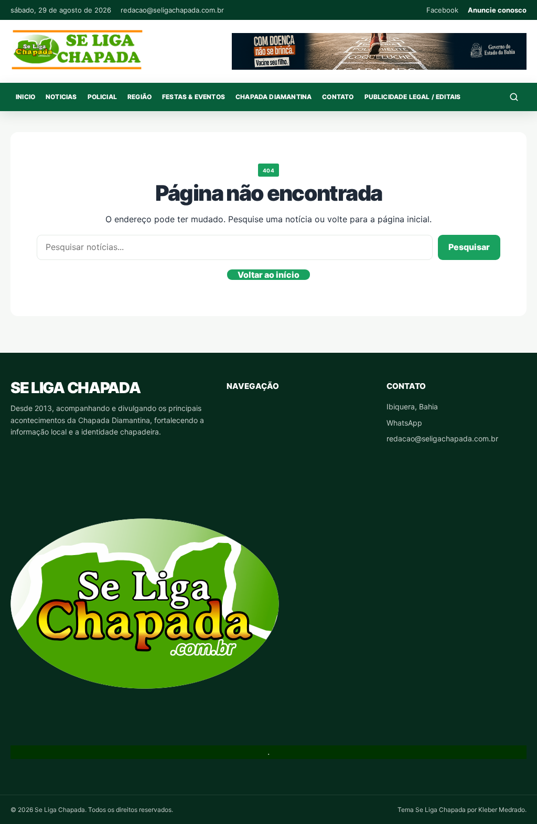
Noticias (61, 97)
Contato (337, 97)
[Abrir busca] (514, 97)
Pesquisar (469, 247)
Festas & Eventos (193, 97)
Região (139, 97)
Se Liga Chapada (75, 387)
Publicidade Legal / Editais (412, 97)
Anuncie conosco (497, 10)
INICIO (25, 97)
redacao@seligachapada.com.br (172, 10)
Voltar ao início (268, 274)
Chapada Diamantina (273, 97)
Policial (102, 97)
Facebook (442, 10)
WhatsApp (404, 422)
